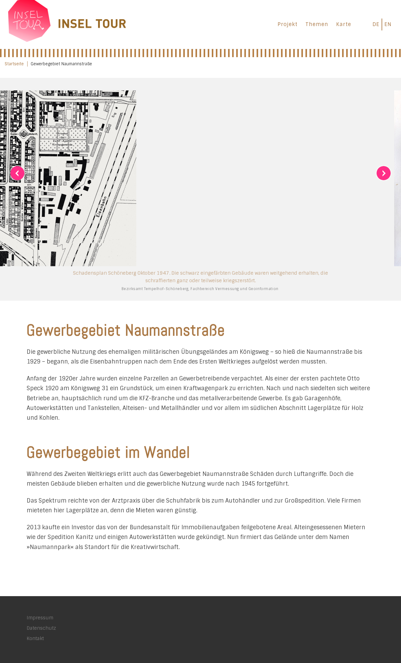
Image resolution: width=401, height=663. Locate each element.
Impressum (40, 625)
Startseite (14, 64)
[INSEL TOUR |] (67, 23)
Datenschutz (41, 635)
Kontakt (35, 646)
